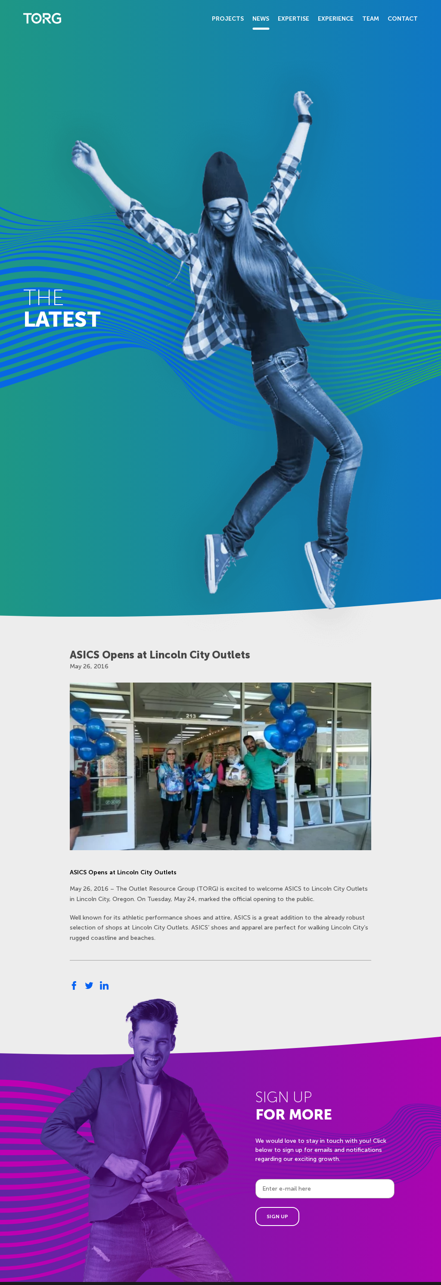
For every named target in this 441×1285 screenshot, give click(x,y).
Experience (336, 18)
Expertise (293, 18)
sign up (277, 1216)
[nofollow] (74, 985)
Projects (228, 18)
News (260, 18)
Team (370, 18)
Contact (403, 18)
